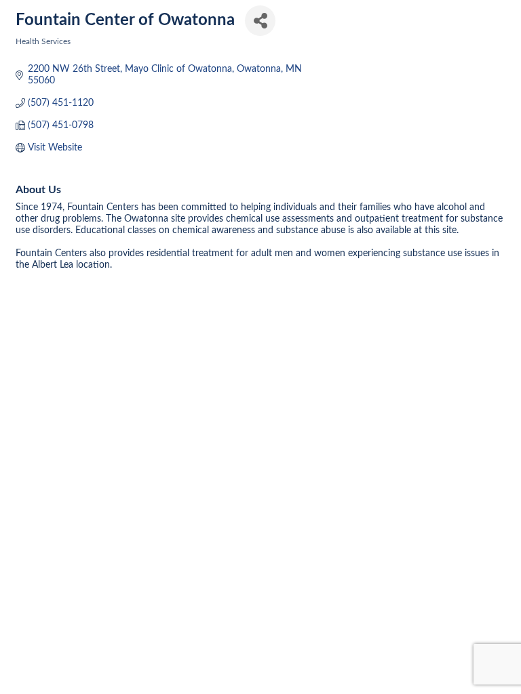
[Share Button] (260, 20)
